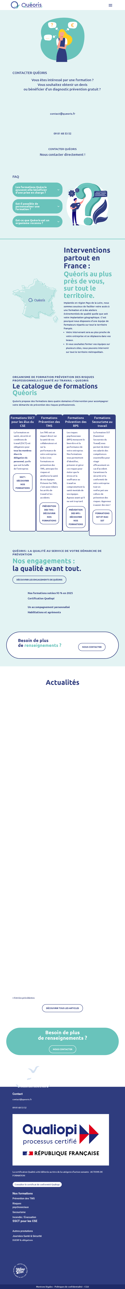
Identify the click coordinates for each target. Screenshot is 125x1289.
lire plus (20, 784)
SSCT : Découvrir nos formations (23, 482)
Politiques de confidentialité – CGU (72, 1286)
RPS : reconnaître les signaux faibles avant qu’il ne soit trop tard (44, 864)
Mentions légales (44, 1286)
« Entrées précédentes (23, 997)
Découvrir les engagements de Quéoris (39, 579)
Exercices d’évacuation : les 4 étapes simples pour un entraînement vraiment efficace (54, 964)
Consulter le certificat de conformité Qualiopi (37, 1184)
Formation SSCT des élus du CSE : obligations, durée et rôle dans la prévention (51, 765)
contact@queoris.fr (22, 1099)
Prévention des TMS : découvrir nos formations (49, 513)
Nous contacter (92, 646)
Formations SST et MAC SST (102, 517)
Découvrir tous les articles (62, 1008)
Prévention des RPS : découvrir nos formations (76, 516)
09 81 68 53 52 (19, 1107)
